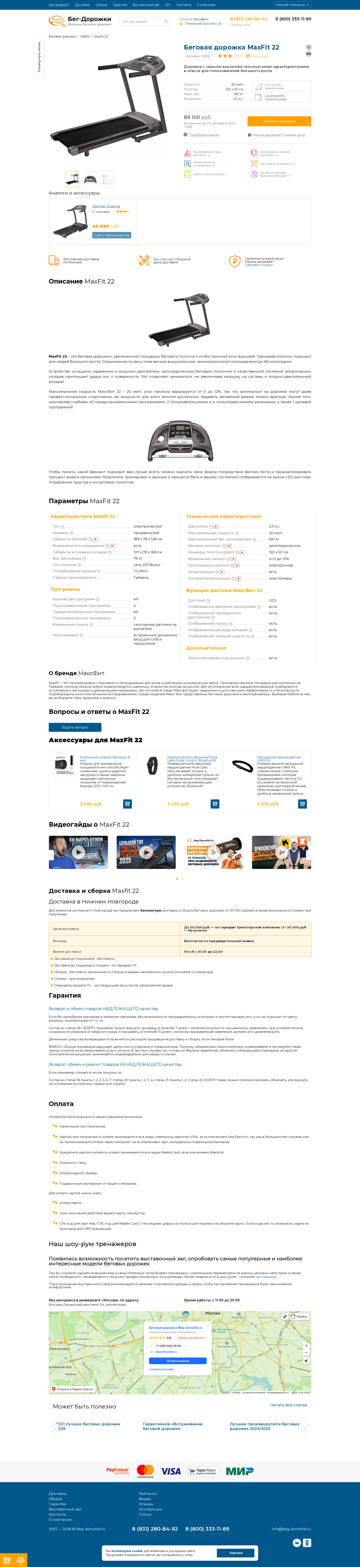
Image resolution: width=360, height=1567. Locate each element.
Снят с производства (111, 235)
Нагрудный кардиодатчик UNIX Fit (279, 758)
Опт (168, 5)
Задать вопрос (75, 727)
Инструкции (150, 1509)
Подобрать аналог (204, 135)
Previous (51, 855)
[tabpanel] (78, 854)
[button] (292, 4)
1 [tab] (177, 879)
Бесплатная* (164, 259)
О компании (206, 5)
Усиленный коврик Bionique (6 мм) (105, 758)
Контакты (184, 5)
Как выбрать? (59, 5)
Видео (145, 1499)
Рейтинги (148, 1493)
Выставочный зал (146, 5)
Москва (199, 19)
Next (308, 855)
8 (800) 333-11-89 (293, 19)
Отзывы (146, 1504)
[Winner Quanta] (70, 221)
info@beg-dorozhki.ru (291, 1529)
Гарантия (120, 5)
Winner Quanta (106, 206)
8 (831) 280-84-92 (248, 19)
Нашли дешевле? (279, 135)
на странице (266, 1277)
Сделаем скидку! (259, 265)
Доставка (82, 5)
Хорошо (236, 1553)
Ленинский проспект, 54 (203, 23)
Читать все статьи (288, 1405)
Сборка (101, 5)
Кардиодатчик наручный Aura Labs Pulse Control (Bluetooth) (192, 758)
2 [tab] (183, 879)
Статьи (145, 1514)
